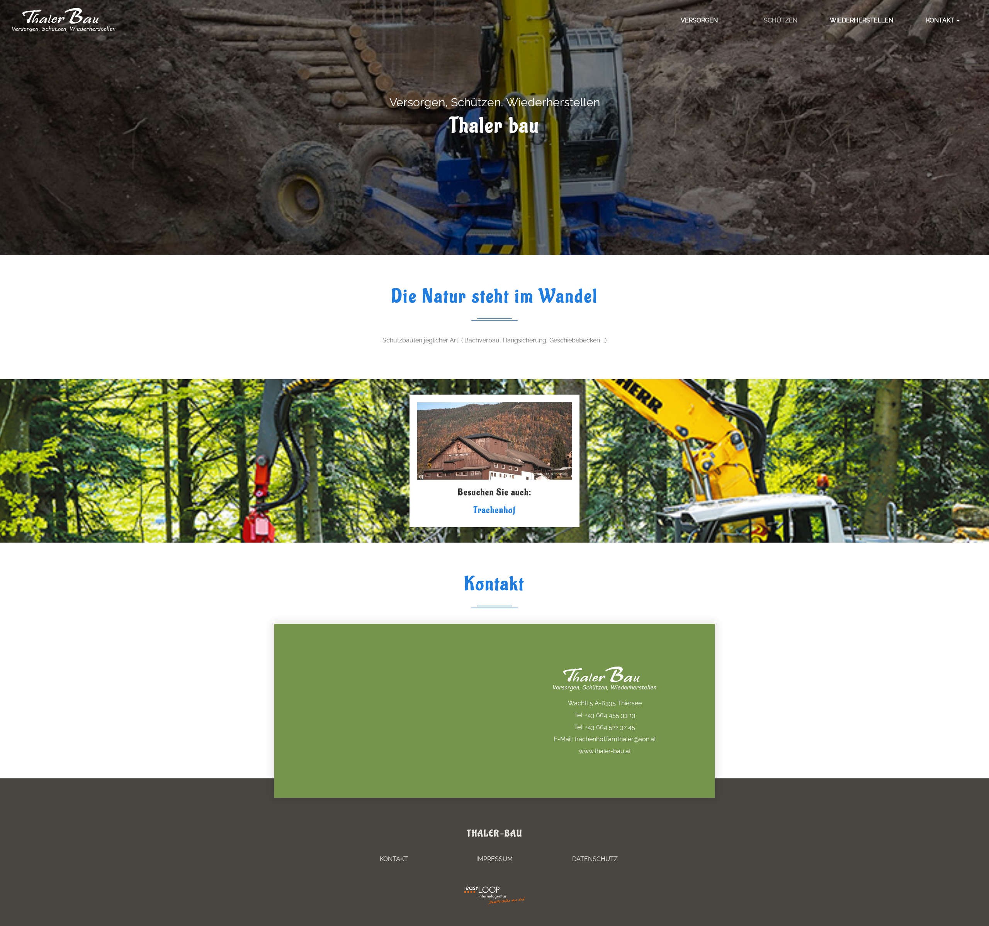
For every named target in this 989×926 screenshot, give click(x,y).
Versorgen (699, 20)
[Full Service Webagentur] (513, 900)
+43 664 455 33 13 (610, 715)
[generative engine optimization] (513, 890)
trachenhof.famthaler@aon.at (615, 739)
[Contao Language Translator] (475, 890)
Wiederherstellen (861, 20)
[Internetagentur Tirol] (475, 900)
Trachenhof (495, 510)
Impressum (494, 859)
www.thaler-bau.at (605, 751)
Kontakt (941, 20)
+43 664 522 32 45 (610, 727)
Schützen (780, 20)
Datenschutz (595, 859)
